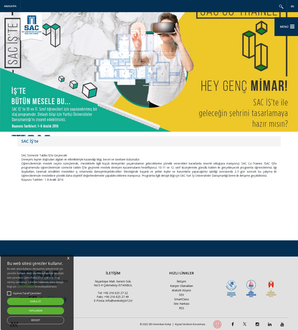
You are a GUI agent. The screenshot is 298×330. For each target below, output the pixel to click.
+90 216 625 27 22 (115, 293)
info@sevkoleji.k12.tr (119, 300)
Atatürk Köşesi (181, 290)
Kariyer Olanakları (181, 286)
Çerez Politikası (25, 286)
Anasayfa (10, 6)
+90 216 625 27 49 (116, 297)
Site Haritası (181, 304)
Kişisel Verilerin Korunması (190, 324)
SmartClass (181, 299)
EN (292, 6)
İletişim (181, 281)
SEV (181, 295)
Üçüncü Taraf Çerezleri (27, 293)
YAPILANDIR (35, 310)
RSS (181, 308)
